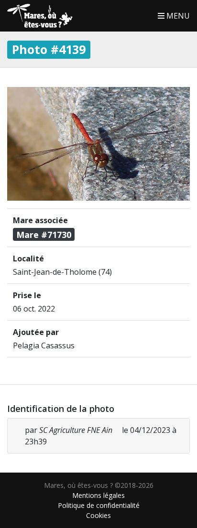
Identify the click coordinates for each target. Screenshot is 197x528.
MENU (177, 16)
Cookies (98, 515)
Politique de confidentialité (99, 505)
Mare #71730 (43, 234)
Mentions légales (98, 495)
